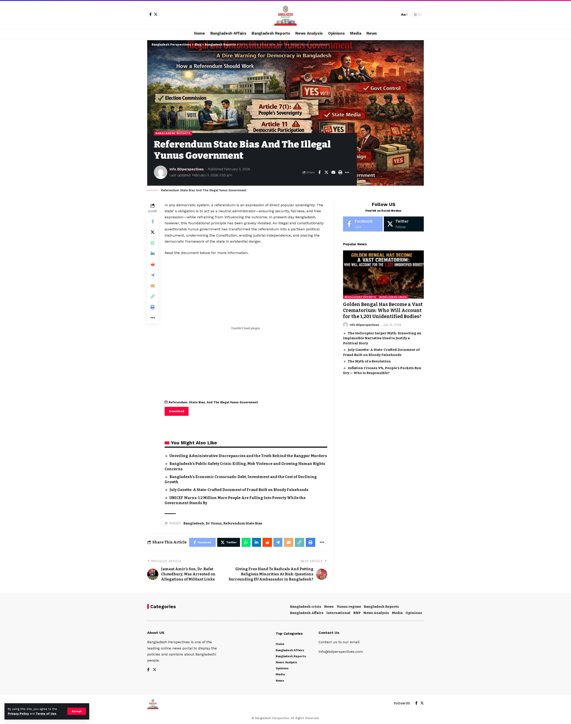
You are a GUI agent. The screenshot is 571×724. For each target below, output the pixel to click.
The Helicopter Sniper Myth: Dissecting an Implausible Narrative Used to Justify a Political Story (382, 338)
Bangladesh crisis (393, 296)
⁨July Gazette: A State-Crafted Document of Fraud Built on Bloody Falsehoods (239, 490)
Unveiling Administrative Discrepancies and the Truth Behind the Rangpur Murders (248, 456)
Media (397, 613)
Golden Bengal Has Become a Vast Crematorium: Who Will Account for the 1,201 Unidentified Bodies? (383, 310)
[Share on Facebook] (319, 172)
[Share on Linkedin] (152, 253)
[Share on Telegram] (152, 274)
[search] (395, 14)
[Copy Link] (152, 296)
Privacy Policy (18, 713)
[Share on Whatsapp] (152, 242)
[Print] (340, 172)
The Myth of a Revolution (369, 361)
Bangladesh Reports (172, 133)
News (329, 607)
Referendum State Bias (242, 523)
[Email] (333, 172)
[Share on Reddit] (152, 264)
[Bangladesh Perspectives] (285, 14)
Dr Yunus (214, 523)
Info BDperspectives (187, 169)
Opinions (413, 613)
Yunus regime (349, 607)
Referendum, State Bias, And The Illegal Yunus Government (213, 402)
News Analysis (376, 613)
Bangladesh (193, 523)
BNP (357, 613)
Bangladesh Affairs (306, 613)
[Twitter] (156, 14)
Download (176, 411)
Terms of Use (46, 713)
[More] (347, 172)
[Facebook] (150, 14)
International (338, 613)
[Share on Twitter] (326, 172)
